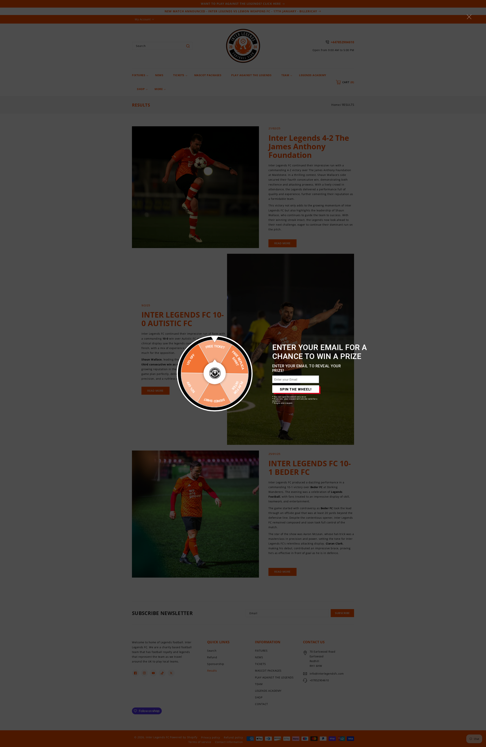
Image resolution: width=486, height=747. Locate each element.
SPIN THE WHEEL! (296, 389)
